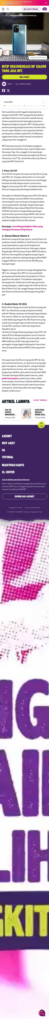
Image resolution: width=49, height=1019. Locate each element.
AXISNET (7, 436)
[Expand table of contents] (43, 102)
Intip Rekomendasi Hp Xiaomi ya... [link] (23, 15)
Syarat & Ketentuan (32, 508)
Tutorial (7, 457)
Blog (7, 15)
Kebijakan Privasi (15, 508)
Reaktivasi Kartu (13, 465)
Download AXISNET (24, 496)
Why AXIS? (8, 443)
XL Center (8, 472)
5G (3, 450)
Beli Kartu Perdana (31, 9)
